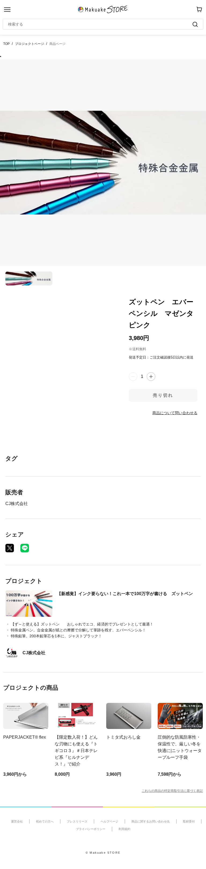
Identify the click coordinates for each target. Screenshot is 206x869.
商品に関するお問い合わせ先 (150, 821)
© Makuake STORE (103, 852)
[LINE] (24, 548)
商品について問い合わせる (174, 413)
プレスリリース (77, 821)
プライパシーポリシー (90, 829)
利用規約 (124, 829)
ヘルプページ (109, 821)
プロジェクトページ (29, 44)
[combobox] (100, 24)
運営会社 (17, 821)
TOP (6, 44)
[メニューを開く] (7, 9)
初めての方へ (45, 821)
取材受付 (189, 821)
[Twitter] (9, 548)
